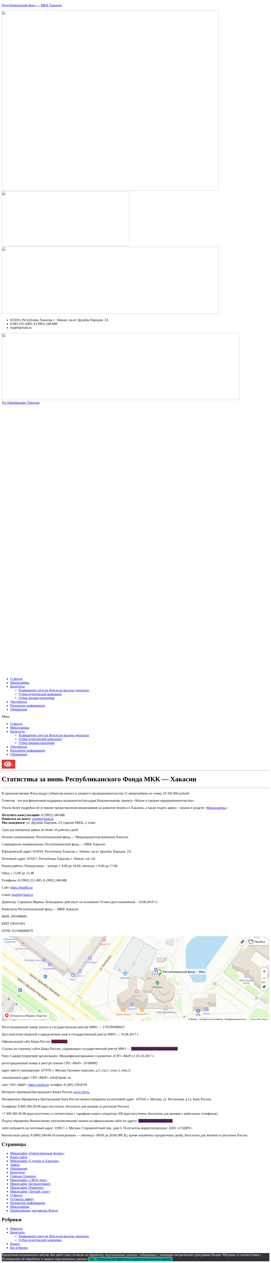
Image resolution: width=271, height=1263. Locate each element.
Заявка (15, 1164)
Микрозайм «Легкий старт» (30, 1191)
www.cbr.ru (59, 1041)
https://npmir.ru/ (38, 1085)
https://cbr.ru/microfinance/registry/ (154, 1048)
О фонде (16, 679)
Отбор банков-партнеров (37, 698)
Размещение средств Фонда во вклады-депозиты (54, 690)
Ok (92, 1259)
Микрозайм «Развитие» (27, 1187)
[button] (135, 717)
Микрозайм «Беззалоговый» (30, 1184)
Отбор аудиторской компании (40, 694)
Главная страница (23, 1176)
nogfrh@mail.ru (43, 819)
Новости (16, 1228)
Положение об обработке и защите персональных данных (134, 1259)
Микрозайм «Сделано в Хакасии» (34, 1161)
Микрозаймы (19, 682)
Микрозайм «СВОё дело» (28, 1180)
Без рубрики (19, 1247)
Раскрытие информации (27, 705)
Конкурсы (17, 686)
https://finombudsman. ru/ (155, 1121)
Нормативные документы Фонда (34, 1210)
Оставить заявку (22, 1199)
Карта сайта (18, 1157)
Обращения (18, 709)
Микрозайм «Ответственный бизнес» (37, 1153)
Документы (18, 702)
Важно (15, 1244)
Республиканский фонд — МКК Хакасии (32, 5)
